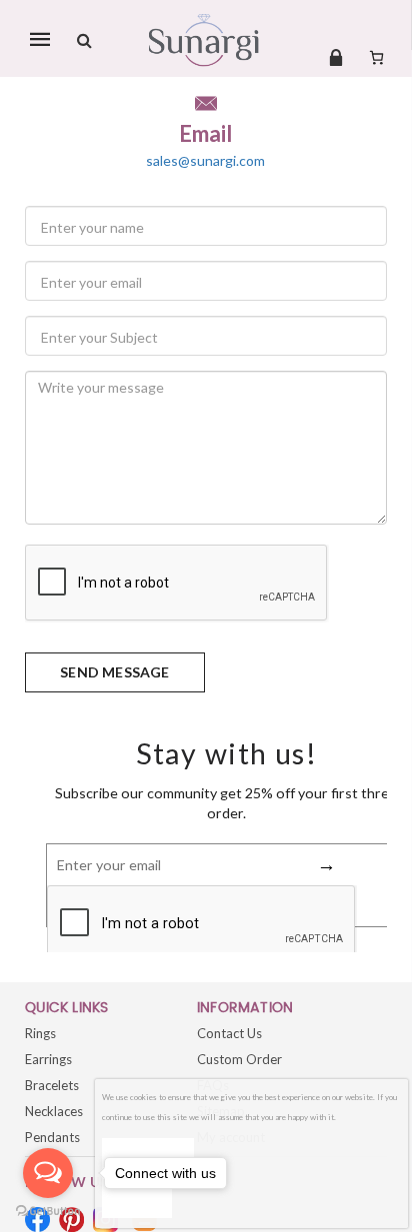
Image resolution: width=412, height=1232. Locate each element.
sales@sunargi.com (205, 160)
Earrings (48, 1059)
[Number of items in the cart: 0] (376, 57)
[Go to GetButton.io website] (48, 1211)
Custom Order (239, 1059)
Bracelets (52, 1085)
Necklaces (54, 1111)
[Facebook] (37, 1219)
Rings (40, 1033)
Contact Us (229, 1033)
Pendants (52, 1137)
